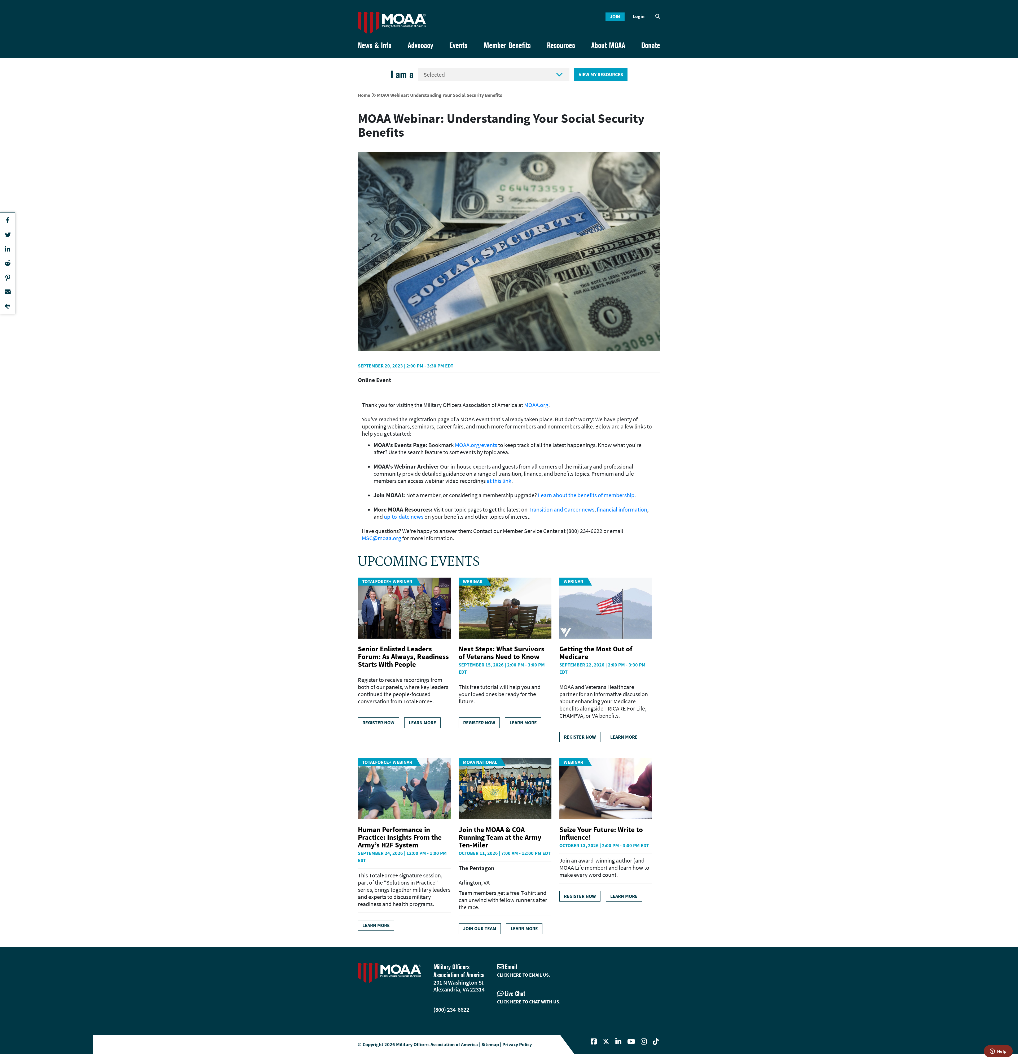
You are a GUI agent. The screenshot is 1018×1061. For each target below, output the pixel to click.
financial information (622, 509)
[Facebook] (594, 1041)
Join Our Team (479, 928)
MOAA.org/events (476, 445)
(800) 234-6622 (451, 1009)
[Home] (392, 23)
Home (364, 95)
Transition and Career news (561, 509)
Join (615, 17)
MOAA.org (536, 405)
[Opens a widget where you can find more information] (998, 1051)
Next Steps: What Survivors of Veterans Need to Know (501, 652)
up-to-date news (403, 516)
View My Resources (601, 74)
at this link (499, 480)
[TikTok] (656, 1041)
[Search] (657, 16)
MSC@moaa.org (381, 538)
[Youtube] (631, 1041)
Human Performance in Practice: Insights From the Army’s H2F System (400, 837)
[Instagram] (644, 1041)
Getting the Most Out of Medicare (595, 652)
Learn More (422, 723)
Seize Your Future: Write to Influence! (601, 833)
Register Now (378, 723)
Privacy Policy (517, 1044)
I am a (402, 74)
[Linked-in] (618, 1041)
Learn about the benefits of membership (586, 495)
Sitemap (490, 1044)
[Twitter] (606, 1041)
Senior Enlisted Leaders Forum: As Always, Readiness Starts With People (403, 656)
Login (638, 16)
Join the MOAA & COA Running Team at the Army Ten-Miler (500, 837)
